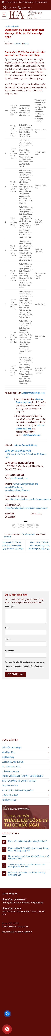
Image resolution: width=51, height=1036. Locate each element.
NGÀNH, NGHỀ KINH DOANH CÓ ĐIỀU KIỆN (22, 776)
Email (8, 639)
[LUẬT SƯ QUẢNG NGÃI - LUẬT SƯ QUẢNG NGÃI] (26, 14)
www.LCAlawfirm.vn (14, 487)
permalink (7, 537)
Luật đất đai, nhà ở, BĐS (13, 762)
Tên (7, 628)
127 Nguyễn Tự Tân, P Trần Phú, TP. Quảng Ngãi (23, 902)
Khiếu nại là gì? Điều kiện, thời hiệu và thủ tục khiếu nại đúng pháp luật (28, 849)
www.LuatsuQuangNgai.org (25, 484)
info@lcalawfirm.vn (31, 435)
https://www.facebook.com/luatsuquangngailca (30, 499)
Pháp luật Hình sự (10, 786)
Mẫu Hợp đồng (8, 752)
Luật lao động (8, 757)
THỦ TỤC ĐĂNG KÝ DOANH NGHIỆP (19, 781)
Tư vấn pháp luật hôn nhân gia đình (17, 790)
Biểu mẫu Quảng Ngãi (11, 747)
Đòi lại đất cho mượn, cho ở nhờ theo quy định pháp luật (26, 873)
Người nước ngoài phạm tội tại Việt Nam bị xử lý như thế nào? (28, 857)
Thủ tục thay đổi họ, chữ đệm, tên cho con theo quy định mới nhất (26, 865)
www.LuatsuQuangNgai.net (17, 490)
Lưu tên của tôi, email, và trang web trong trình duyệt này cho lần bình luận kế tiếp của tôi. (24, 665)
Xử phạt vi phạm (9, 800)
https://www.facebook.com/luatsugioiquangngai (26, 508)
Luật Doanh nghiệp (10, 771)
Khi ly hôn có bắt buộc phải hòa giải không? (27, 841)
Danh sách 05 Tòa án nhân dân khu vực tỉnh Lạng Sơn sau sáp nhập (12, 545)
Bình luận (9, 607)
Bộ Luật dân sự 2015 (11, 766)
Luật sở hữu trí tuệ (10, 795)
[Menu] (4, 15)
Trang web (9, 650)
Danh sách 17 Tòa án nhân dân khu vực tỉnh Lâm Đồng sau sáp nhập (38, 545)
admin (26, 44)
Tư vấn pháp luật (12, 26)
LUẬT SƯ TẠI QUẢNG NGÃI (18, 451)
